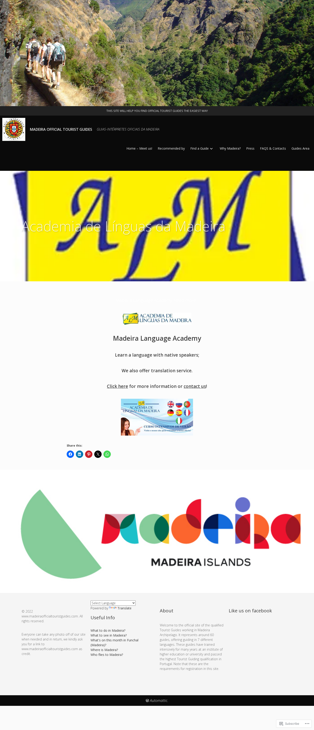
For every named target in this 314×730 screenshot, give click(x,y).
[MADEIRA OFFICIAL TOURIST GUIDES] (157, 53)
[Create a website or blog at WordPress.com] (147, 700)
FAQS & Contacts (273, 148)
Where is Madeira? (104, 650)
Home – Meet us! (139, 148)
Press (250, 148)
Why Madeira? (230, 148)
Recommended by (171, 148)
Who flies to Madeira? (107, 654)
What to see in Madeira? (109, 635)
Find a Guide (199, 148)
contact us (195, 386)
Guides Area (300, 148)
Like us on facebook (250, 611)
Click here (117, 386)
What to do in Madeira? (108, 630)
